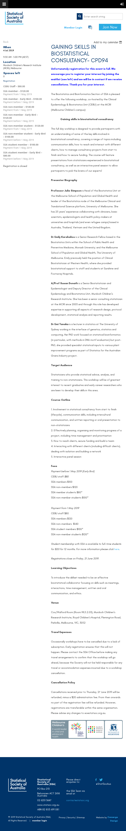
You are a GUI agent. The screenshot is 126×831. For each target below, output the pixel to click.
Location (9, 62)
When (7, 47)
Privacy (62, 817)
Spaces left (11, 73)
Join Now (110, 27)
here (116, 549)
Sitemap (81, 817)
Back (5, 41)
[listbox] (108, 42)
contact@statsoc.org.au (79, 800)
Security (71, 817)
